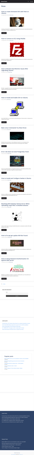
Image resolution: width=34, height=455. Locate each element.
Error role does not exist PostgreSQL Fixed (15, 152)
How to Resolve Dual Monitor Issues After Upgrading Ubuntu (14, 69)
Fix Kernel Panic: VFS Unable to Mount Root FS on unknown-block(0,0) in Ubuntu (16, 323)
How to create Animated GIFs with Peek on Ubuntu (15, 12)
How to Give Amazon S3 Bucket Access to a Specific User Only (12, 329)
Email (6, 292)
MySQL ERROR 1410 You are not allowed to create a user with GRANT (16, 358)
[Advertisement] (17, 308)
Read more (4, 63)
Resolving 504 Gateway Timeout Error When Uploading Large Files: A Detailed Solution (15, 204)
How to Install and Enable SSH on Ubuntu (14, 98)
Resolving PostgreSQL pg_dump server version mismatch (14, 360)
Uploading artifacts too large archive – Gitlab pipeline (13, 363)
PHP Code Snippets (13, 454)
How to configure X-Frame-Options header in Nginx (13, 368)
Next (4, 284)
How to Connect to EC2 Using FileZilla (13, 38)
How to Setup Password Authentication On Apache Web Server (15, 259)
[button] (28, 1)
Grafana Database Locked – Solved (10, 365)
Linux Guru (4, 1)
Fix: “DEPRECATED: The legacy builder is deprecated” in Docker (13, 327)
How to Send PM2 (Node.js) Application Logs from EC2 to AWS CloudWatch (15, 324)
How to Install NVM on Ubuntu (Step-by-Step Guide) (11, 326)
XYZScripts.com (21, 454)
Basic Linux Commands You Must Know (13, 128)
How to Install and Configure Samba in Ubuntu (16, 178)
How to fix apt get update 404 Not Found (14, 235)
